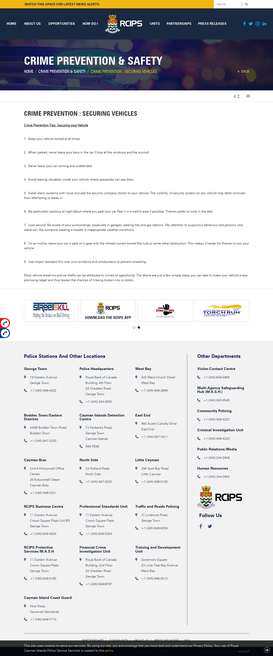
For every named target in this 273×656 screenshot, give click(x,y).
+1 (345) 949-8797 (99, 584)
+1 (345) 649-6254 (154, 528)
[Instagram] (258, 24)
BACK (244, 71)
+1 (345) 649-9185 (43, 578)
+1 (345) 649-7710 (43, 619)
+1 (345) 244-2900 (99, 402)
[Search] (246, 4)
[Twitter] (251, 24)
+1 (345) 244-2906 (216, 458)
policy (109, 650)
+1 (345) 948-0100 (154, 482)
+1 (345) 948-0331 (43, 493)
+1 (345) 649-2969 (216, 377)
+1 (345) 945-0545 (216, 400)
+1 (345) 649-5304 (99, 534)
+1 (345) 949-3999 (154, 390)
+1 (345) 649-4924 (43, 534)
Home (28, 71)
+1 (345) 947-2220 (43, 441)
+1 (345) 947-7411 (154, 437)
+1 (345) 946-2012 (154, 578)
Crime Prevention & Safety (62, 71)
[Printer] (248, 96)
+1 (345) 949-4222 (43, 390)
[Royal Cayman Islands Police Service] (123, 23)
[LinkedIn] (264, 24)
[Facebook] (244, 24)
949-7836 (92, 446)
